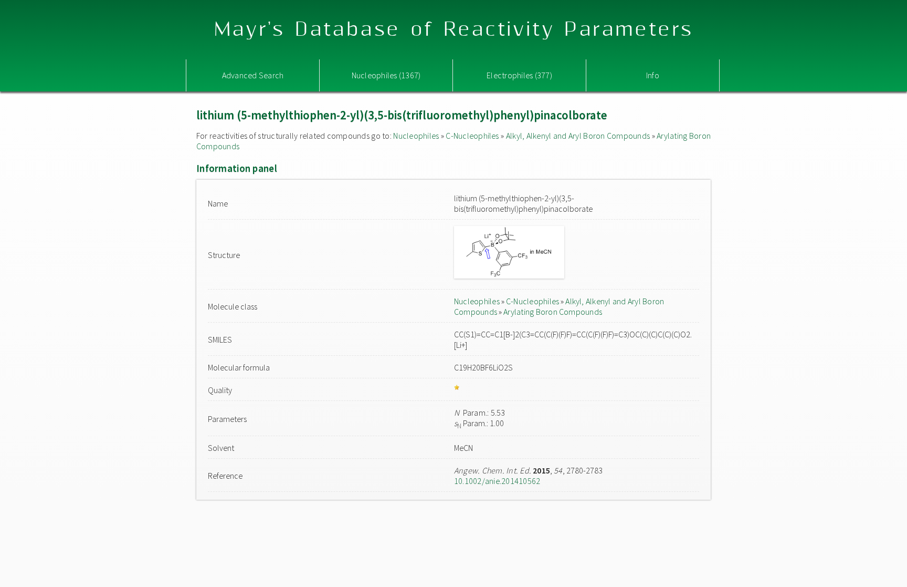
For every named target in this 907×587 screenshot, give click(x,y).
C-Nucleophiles (472, 135)
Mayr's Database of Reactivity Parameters (453, 30)
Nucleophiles (416, 135)
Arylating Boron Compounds (552, 311)
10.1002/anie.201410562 (497, 481)
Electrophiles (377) (519, 75)
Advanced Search (253, 75)
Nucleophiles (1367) (386, 75)
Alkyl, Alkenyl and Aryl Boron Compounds (578, 135)
